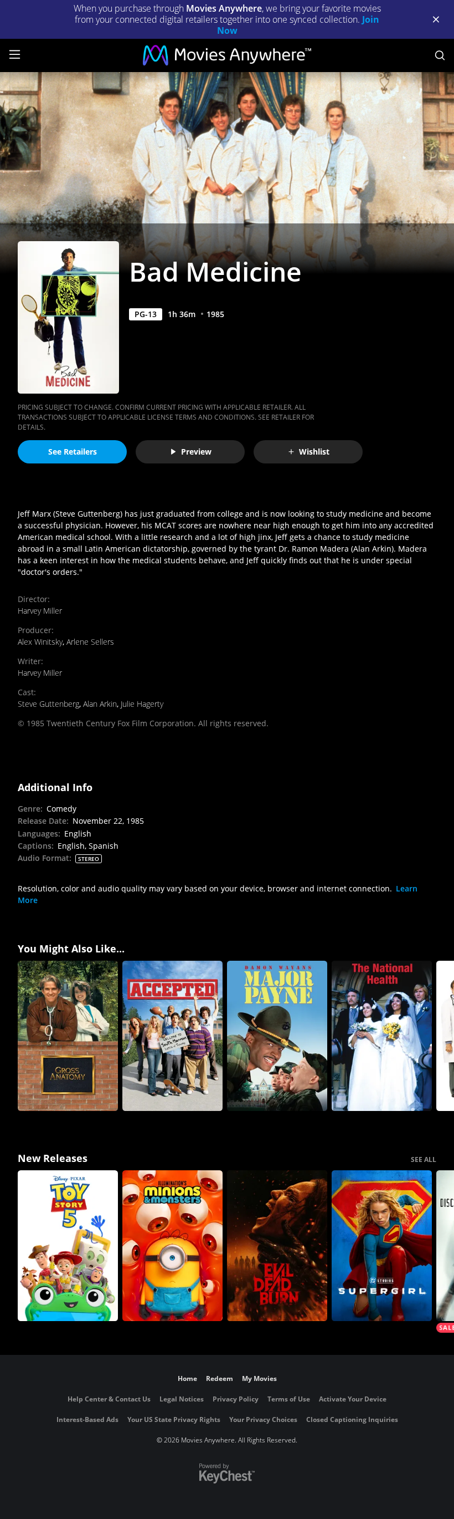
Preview (196, 451)
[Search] (440, 55)
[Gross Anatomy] (68, 1036)
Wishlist (314, 451)
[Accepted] (172, 1036)
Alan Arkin (100, 704)
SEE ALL (423, 1159)
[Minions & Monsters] (172, 1245)
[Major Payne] (277, 1036)
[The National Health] (382, 1036)
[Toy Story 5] (68, 1245)
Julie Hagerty (142, 704)
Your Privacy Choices (263, 1419)
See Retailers (72, 451)
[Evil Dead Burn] (277, 1245)
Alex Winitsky (40, 641)
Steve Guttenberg (48, 704)
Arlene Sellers (90, 641)
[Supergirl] (382, 1245)
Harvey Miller (40, 610)
